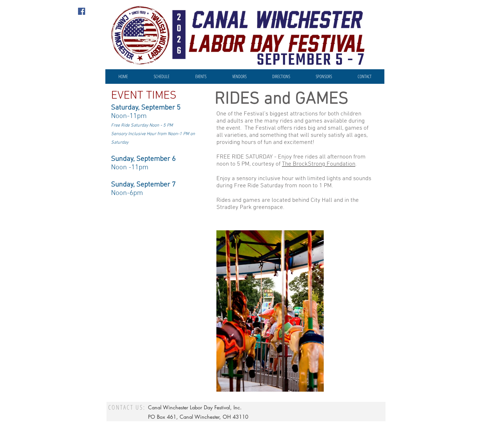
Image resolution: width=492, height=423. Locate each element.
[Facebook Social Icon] (81, 11)
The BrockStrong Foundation (318, 164)
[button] (200, 76)
